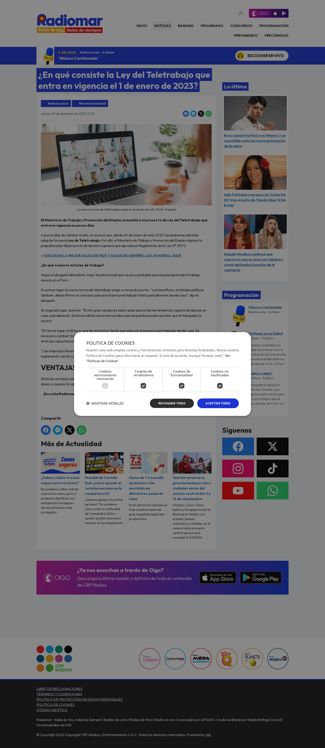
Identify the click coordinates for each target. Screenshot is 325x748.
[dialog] (162, 374)
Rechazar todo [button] (171, 403)
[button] (105, 403)
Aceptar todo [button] (218, 403)
